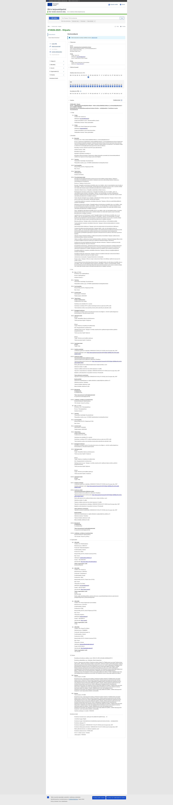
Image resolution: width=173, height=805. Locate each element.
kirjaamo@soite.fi (80, 63)
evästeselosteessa (73, 799)
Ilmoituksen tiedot (54, 78)
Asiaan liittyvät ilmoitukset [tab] (53, 37)
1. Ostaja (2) (52, 61)
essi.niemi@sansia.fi (81, 56)
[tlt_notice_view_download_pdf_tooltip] (70, 86)
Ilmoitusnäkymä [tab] (51, 34)
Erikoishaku (83, 21)
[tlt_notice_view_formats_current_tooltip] (121, 100)
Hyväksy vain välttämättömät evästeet (116, 797)
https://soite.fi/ (84, 620)
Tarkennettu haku (75, 21)
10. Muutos (52, 74)
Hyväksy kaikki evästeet (99, 797)
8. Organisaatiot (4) (54, 71)
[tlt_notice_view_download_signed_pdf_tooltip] (88, 77)
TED (49, 26)
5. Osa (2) (52, 68)
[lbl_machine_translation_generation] (80, 91)
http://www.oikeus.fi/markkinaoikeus (89, 561)
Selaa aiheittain (90, 21)
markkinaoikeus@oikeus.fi (86, 557)
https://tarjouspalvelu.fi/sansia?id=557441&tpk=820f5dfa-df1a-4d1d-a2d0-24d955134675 (96, 353)
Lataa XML (54, 43)
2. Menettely (52, 64)
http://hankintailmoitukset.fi (87, 648)
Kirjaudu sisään (114, 4)
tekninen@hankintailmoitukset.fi (87, 644)
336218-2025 (94, 37)
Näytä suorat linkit (56, 46)
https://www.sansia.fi (85, 589)
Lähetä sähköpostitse (57, 51)
